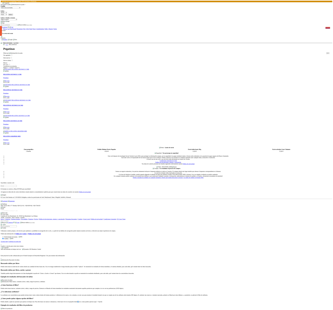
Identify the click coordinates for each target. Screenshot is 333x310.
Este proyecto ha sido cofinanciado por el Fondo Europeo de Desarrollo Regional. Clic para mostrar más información (33, 255)
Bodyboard (13, 29)
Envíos (36, 219)
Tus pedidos (24, 219)
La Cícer (16, 43)
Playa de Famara (7, 43)
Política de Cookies (21, 234)
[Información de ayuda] (17, 4)
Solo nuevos (6, 58)
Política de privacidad (188, 164)
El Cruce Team (121, 219)
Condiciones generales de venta (168, 160)
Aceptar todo (4, 241)
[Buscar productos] (3, 222)
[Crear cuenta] (15, 39)
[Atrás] (2, 224)
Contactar (7, 219)
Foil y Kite (26, 29)
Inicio (2, 219)
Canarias (3, 38)
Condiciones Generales (110, 219)
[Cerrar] (4, 224)
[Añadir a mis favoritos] (4, 70)
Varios (55, 29)
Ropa (34, 29)
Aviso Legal (86, 219)
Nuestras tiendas (15, 219)
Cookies (80, 219)
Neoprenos (20, 29)
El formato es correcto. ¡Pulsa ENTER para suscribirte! (16, 189)
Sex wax (5, 64)
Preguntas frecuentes (71, 219)
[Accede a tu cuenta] (10, 39)
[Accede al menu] (3, 21)
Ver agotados (7, 55)
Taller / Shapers (48, 29)
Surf (8, 29)
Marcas (5, 29)
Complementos (40, 29)
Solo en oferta (7, 60)
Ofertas (327, 28)
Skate (30, 29)
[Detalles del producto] (7, 71)
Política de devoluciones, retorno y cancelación (168, 162)
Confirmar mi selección (14, 241)
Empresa (30, 219)
